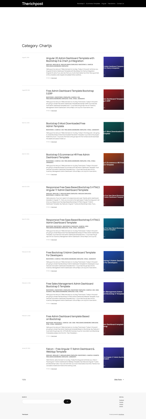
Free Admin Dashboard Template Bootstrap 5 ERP (70, 92)
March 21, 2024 (25, 154)
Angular (49, 64)
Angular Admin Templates (69, 64)
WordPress (121, 414)
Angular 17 (56, 193)
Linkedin (121, 404)
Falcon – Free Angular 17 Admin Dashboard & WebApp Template (70, 350)
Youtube (121, 402)
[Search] (67, 401)
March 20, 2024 (26, 186)
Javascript (81, 98)
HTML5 (75, 98)
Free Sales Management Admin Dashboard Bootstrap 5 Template (69, 285)
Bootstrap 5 (83, 64)
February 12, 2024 (26, 315)
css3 (86, 226)
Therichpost (32, 3)
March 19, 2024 (25, 219)
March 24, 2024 (26, 122)
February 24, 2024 (26, 283)
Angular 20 (56, 64)
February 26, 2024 (26, 252)
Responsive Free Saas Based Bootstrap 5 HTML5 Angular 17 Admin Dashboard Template (73, 188)
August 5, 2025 (25, 57)
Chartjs (90, 64)
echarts (49, 291)
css (78, 97)
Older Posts (119, 379)
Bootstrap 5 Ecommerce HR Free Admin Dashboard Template (68, 156)
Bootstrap (49, 226)
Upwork (121, 406)
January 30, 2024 (26, 348)
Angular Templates (84, 193)
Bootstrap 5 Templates (62, 97)
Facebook (121, 400)
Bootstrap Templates (78, 290)
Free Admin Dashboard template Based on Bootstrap (67, 317)
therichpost (54, 78)
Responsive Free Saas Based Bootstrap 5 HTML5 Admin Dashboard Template (73, 221)
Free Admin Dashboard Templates (57, 66)
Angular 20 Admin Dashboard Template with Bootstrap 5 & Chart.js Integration (70, 59)
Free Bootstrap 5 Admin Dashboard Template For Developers (71, 254)
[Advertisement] (73, 19)
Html (70, 98)
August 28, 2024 (26, 90)
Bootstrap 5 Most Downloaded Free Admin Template (65, 124)
